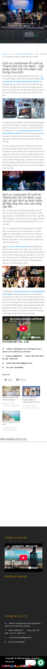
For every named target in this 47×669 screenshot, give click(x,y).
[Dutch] (6, 666)
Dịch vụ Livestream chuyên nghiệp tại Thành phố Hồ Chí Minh (31, 399)
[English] (9, 666)
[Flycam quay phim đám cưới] (11, 416)
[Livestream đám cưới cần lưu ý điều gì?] (11, 391)
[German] (18, 666)
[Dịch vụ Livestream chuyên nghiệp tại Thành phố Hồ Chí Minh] (31, 391)
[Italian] (21, 666)
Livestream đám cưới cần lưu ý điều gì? (10, 398)
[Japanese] (23, 666)
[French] (15, 666)
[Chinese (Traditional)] (3, 666)
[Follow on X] (39, 665)
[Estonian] (12, 666)
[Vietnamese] (29, 666)
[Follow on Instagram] (34, 665)
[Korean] (26, 666)
